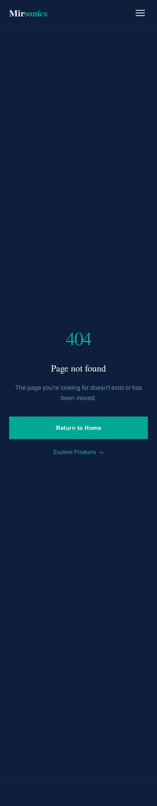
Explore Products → (78, 451)
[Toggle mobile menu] (140, 13)
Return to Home (78, 427)
